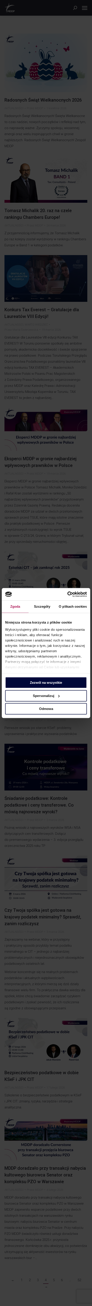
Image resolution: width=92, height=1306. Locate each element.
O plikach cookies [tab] (73, 606)
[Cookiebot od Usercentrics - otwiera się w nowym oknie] (67, 594)
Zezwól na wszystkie (46, 682)
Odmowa (46, 709)
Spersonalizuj (43, 696)
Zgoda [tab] (15, 606)
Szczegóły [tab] (42, 606)
